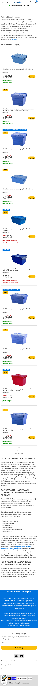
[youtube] (16, 656)
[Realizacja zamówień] (19, 661)
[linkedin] (21, 656)
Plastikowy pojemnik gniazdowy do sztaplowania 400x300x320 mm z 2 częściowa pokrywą (18, 109)
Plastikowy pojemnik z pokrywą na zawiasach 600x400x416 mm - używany (17, 389)
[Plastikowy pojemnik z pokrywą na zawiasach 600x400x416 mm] (19, 418)
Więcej (31, 77)
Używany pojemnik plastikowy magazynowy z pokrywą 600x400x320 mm (17, 269)
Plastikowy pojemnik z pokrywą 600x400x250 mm (18, 189)
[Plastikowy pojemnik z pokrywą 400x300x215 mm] (19, 58)
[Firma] (19, 669)
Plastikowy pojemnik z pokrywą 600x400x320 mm (18, 309)
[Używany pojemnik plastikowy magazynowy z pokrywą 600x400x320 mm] (19, 258)
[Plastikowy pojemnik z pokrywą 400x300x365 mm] (19, 138)
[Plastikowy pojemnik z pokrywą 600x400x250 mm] (19, 178)
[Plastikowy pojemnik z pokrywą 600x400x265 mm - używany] (19, 218)
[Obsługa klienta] (19, 665)
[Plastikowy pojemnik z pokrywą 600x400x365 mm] (19, 338)
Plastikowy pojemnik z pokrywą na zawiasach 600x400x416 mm (17, 429)
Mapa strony (25, 683)
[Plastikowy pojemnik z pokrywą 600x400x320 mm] (19, 298)
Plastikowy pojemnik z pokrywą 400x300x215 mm (18, 69)
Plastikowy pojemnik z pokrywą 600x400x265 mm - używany (19, 229)
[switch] (4, 683)
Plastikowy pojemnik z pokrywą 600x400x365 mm (18, 349)
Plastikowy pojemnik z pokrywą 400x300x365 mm (18, 149)
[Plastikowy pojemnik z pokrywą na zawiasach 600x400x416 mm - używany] (19, 378)
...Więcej (14, 39)
